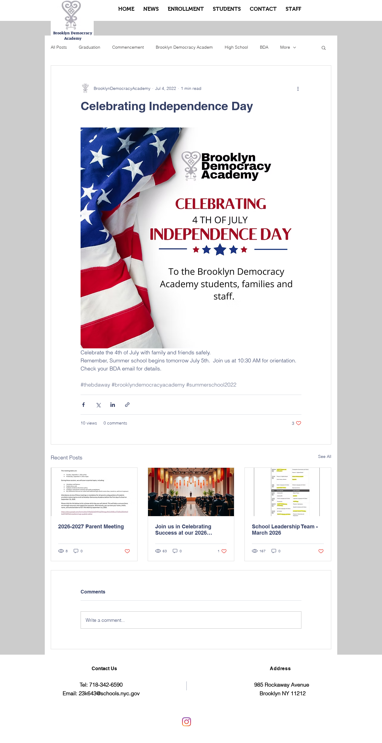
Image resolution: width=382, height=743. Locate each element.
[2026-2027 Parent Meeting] (94, 492)
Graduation (89, 47)
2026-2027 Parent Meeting (91, 526)
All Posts (59, 47)
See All (324, 456)
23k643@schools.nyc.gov (109, 693)
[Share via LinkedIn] (112, 404)
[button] (323, 47)
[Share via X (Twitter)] (98, 404)
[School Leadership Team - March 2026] (288, 492)
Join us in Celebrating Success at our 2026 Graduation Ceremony (183, 529)
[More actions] (297, 88)
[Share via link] (127, 404)
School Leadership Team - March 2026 (285, 529)
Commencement (128, 47)
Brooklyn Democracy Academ (184, 47)
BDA (264, 47)
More (285, 47)
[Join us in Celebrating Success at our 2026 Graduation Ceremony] (191, 492)
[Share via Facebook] (83, 404)
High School (236, 47)
